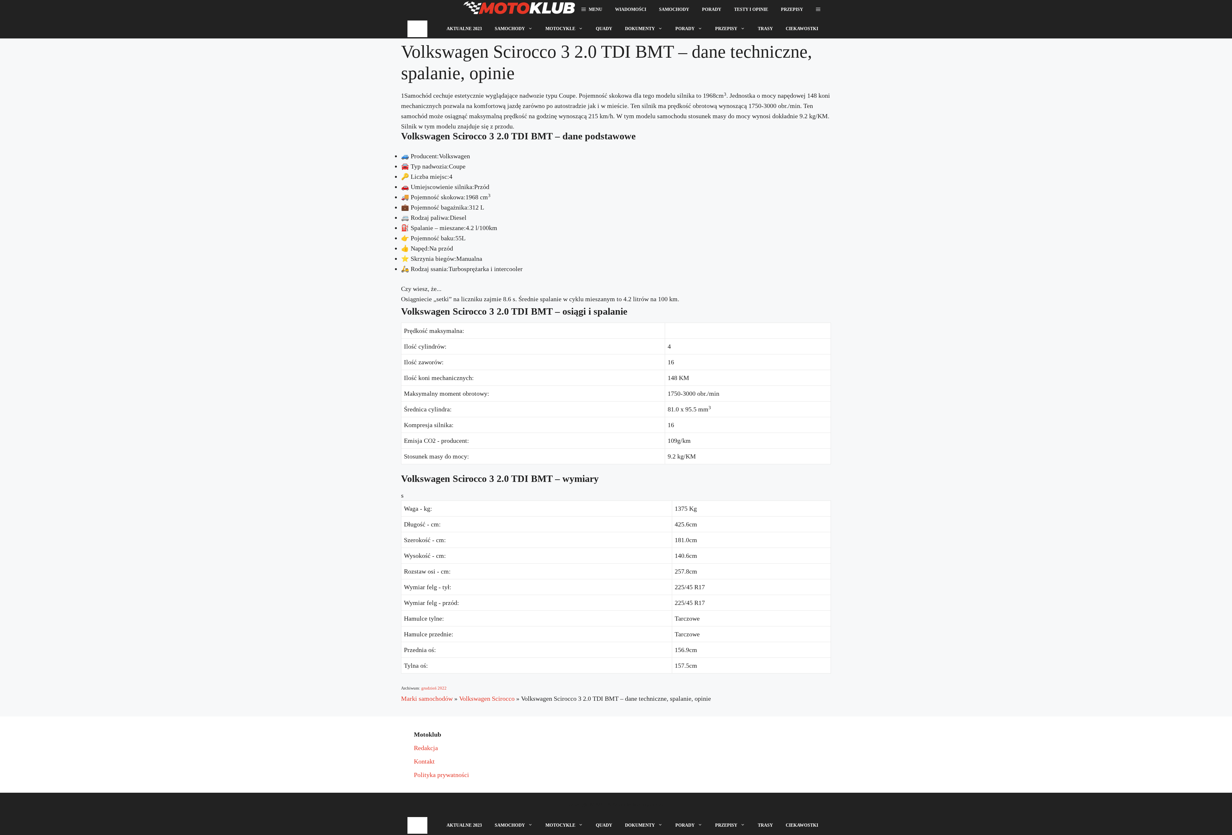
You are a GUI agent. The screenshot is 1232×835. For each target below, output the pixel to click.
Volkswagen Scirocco (487, 698)
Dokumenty (640, 28)
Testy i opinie (751, 9)
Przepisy (792, 9)
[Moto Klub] (519, 9)
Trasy (765, 28)
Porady (711, 9)
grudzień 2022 (434, 688)
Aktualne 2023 (464, 28)
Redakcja (426, 747)
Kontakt (424, 761)
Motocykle (560, 28)
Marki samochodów (427, 698)
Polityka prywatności (441, 774)
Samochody (674, 9)
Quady (604, 28)
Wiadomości (630, 9)
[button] (818, 9)
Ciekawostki (802, 28)
